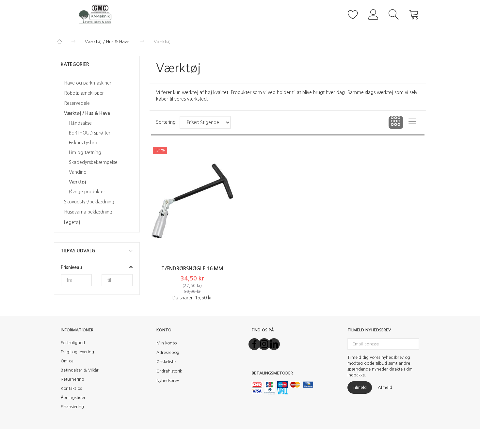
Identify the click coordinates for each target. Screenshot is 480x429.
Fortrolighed (73, 343)
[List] (412, 122)
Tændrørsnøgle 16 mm (192, 268)
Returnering (72, 379)
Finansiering (72, 407)
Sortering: (166, 122)
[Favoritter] (353, 13)
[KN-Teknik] (97, 13)
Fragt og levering (77, 352)
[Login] (373, 13)
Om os (67, 361)
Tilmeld (360, 387)
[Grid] (396, 122)
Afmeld (385, 387)
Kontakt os (71, 388)
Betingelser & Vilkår (80, 370)
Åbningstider (73, 397)
